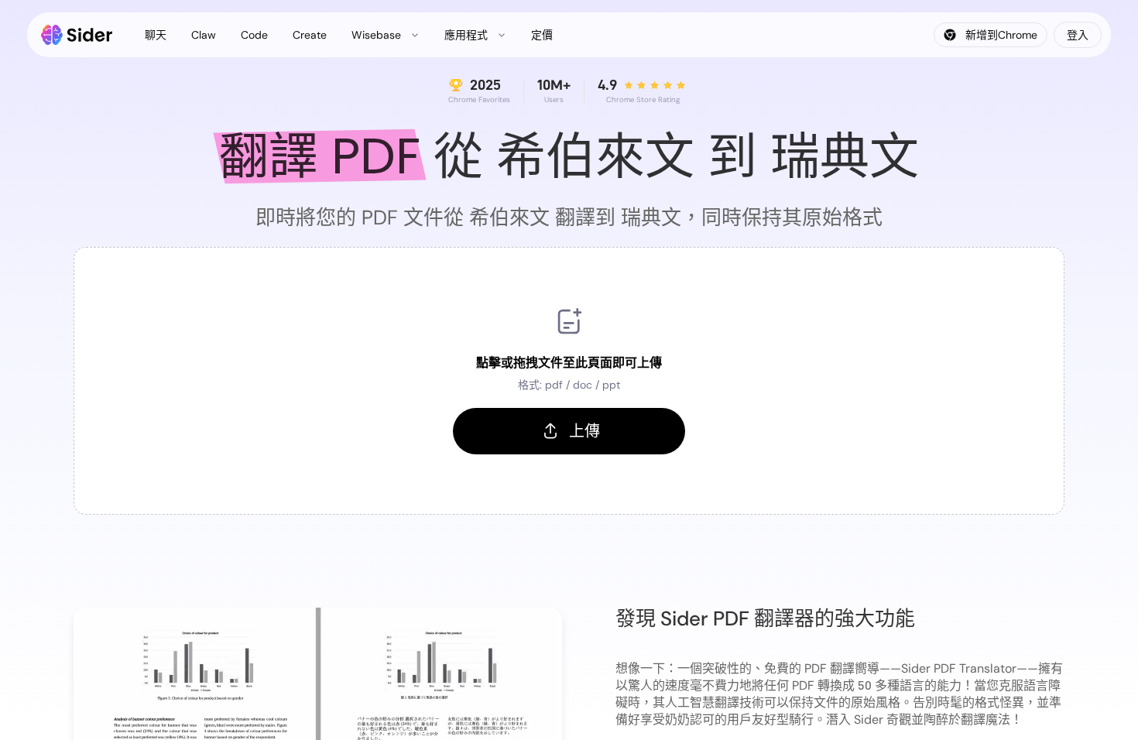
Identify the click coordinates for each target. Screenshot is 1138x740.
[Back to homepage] (77, 34)
